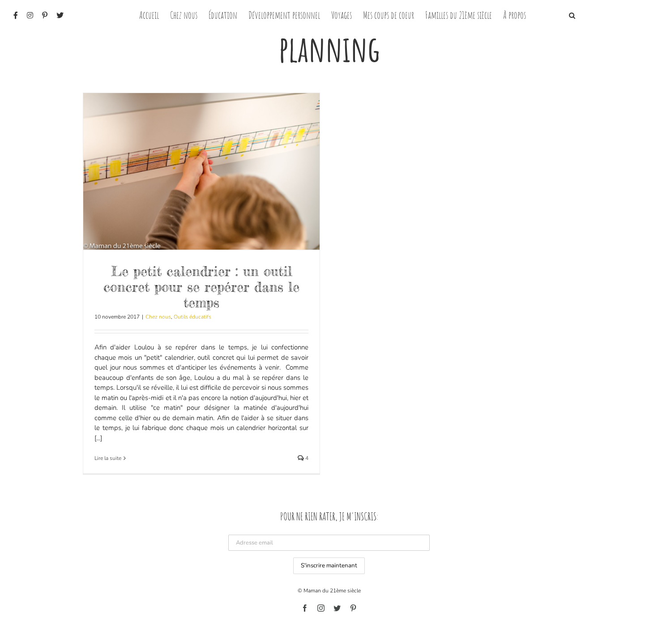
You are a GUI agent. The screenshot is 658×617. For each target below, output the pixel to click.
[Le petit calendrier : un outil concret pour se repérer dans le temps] (201, 171)
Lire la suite (107, 458)
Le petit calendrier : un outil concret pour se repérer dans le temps (201, 287)
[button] (572, 14)
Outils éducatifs (192, 316)
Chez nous (158, 316)
